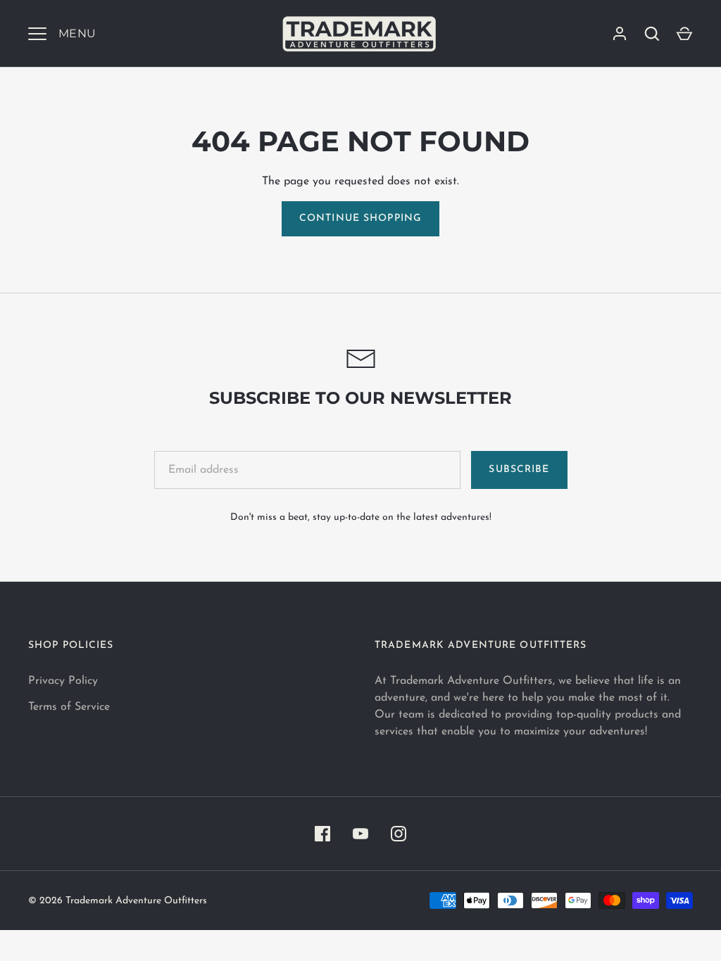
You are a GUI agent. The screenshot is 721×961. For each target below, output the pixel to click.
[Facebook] (322, 833)
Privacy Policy (63, 681)
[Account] (619, 33)
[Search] (652, 33)
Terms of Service (69, 707)
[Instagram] (398, 833)
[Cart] (684, 33)
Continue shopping (360, 218)
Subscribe (519, 469)
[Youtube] (360, 833)
